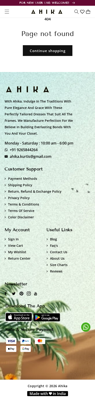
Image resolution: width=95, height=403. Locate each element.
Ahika (63, 386)
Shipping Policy (20, 185)
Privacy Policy (19, 198)
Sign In (13, 239)
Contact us (58, 252)
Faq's (54, 245)
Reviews (56, 271)
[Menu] (7, 11)
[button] (76, 11)
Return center (19, 258)
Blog (53, 239)
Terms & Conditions (23, 204)
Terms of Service (21, 210)
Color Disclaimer (21, 217)
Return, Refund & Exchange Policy (35, 191)
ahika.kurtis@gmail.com (30, 156)
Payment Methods (22, 178)
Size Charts (59, 265)
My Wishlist (17, 252)
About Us (57, 258)
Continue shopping (47, 50)
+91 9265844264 (24, 149)
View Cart (15, 245)
